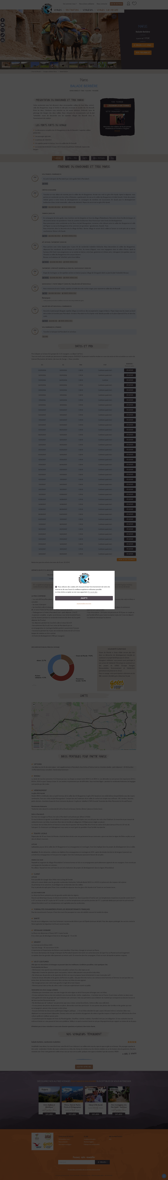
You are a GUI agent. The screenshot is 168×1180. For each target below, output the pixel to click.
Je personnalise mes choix (84, 603)
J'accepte (84, 598)
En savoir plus (92, 592)
